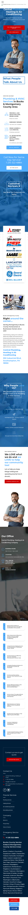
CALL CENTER (10, 562)
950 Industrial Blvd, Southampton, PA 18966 (12, 360)
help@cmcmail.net (10, 781)
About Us (5, 820)
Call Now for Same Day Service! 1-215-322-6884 (14, 160)
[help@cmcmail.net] (4, 781)
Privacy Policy (6, 823)
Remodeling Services (8, 810)
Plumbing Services (7, 799)
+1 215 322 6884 (10, 779)
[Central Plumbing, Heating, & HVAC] (4, 776)
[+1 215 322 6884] (4, 779)
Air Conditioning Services (8, 806)
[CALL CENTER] (3, 561)
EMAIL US (10, 568)
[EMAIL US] (3, 568)
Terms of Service (7, 827)
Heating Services (7, 803)
